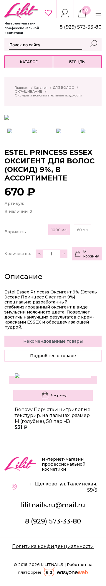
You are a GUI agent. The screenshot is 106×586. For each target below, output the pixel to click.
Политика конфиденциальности (53, 546)
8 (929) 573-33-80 (53, 521)
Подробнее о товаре (53, 355)
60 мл (82, 230)
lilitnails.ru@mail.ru (53, 505)
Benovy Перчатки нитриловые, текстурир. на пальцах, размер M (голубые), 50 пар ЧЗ (53, 415)
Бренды (77, 62)
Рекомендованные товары (53, 341)
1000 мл (59, 230)
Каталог (28, 62)
